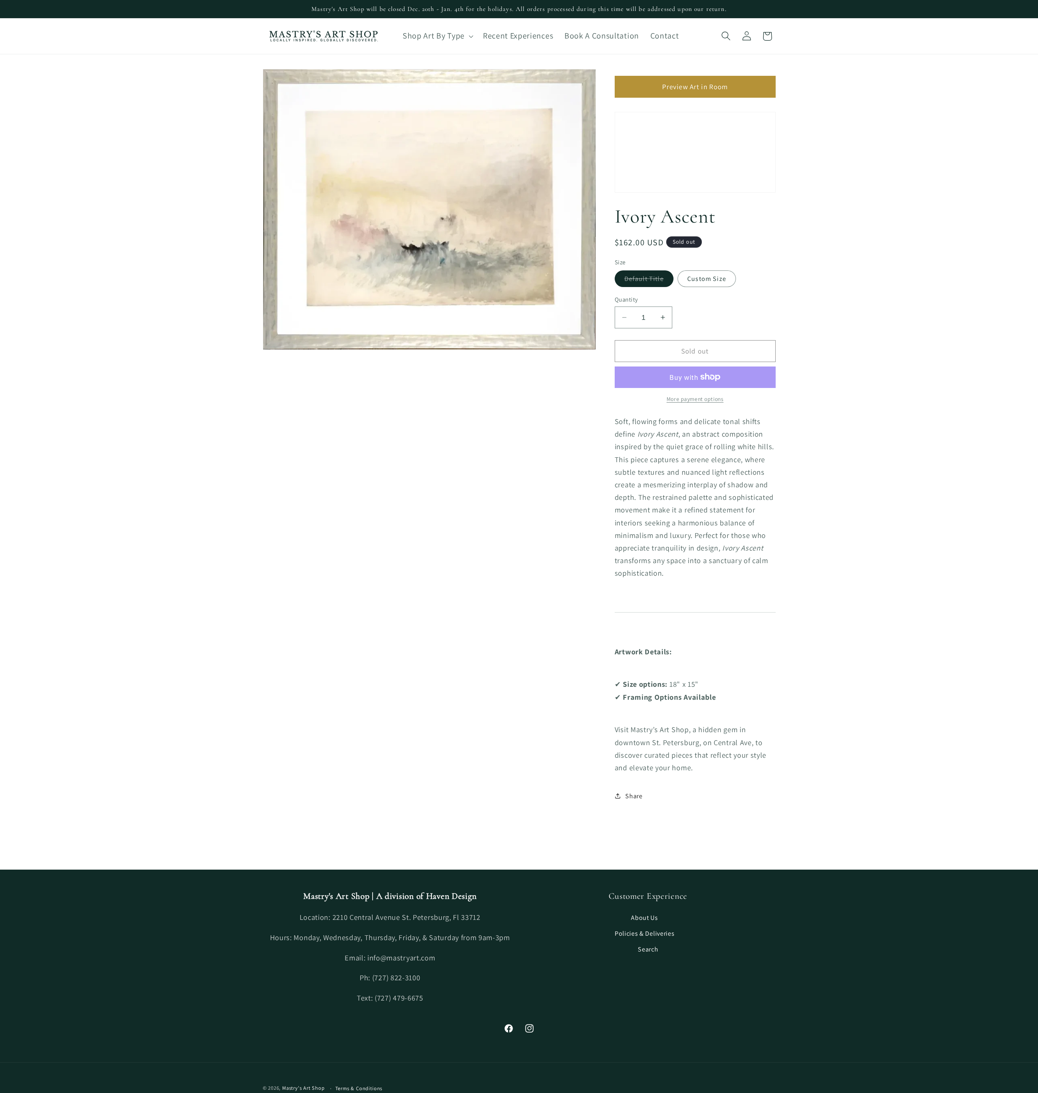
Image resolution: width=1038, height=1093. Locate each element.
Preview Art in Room (695, 86)
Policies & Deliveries (645, 933)
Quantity (626, 299)
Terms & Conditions (359, 1088)
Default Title (648, 280)
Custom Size (706, 278)
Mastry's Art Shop (303, 1087)
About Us (644, 917)
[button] (437, 36)
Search (648, 949)
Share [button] (633, 795)
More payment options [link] (695, 399)
